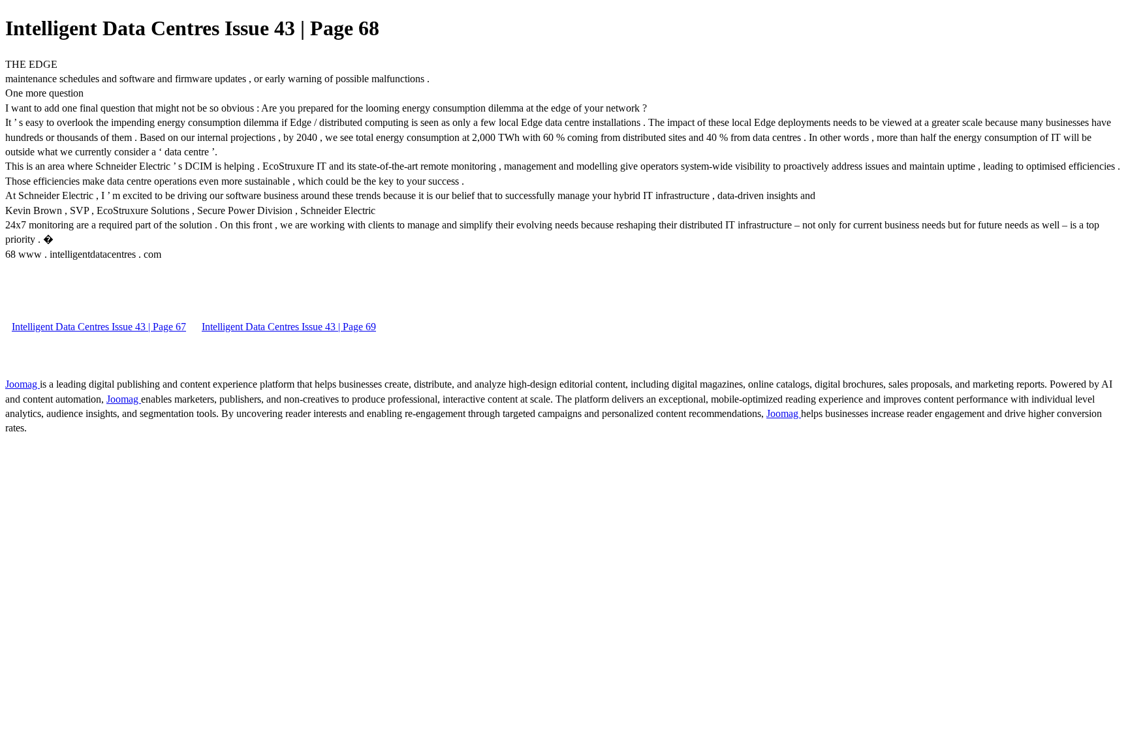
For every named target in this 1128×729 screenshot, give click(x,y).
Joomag (22, 384)
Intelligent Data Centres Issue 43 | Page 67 (99, 326)
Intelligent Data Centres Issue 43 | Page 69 (289, 326)
